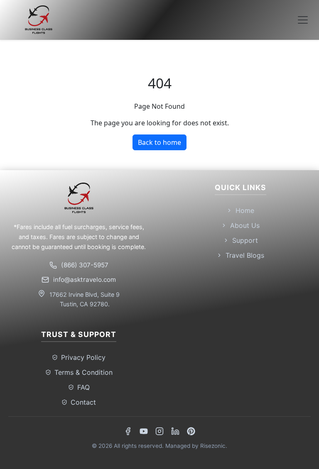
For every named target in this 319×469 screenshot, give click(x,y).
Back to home (159, 142)
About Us (245, 225)
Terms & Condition (83, 372)
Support (245, 240)
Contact (83, 402)
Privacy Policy (83, 357)
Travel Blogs (245, 255)
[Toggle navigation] (303, 20)
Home (245, 210)
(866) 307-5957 (84, 265)
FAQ (83, 387)
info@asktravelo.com (84, 279)
